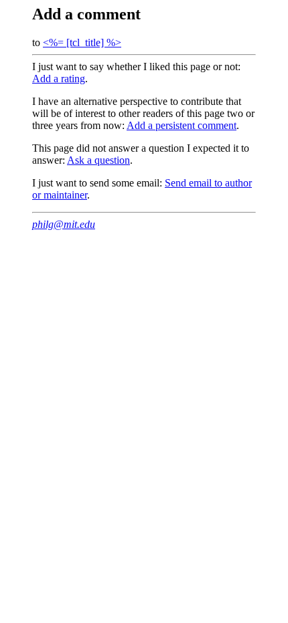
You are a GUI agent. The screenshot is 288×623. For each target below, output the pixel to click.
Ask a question (98, 160)
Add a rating (58, 78)
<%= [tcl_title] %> (82, 42)
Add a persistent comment (181, 125)
